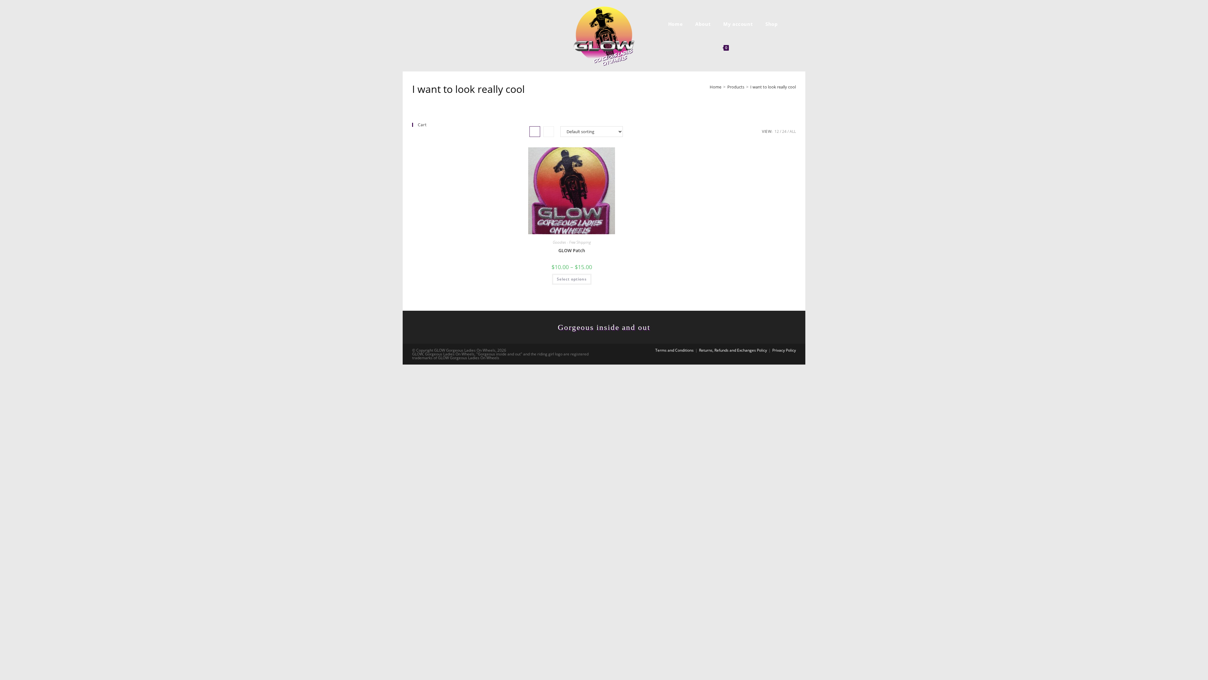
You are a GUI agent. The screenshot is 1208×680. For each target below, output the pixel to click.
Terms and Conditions (674, 350)
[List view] (548, 131)
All (793, 131)
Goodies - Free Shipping (572, 242)
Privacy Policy (784, 350)
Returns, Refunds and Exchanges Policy (733, 350)
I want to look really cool (773, 87)
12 (777, 131)
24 (784, 131)
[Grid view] (534, 131)
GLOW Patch (571, 250)
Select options (572, 279)
